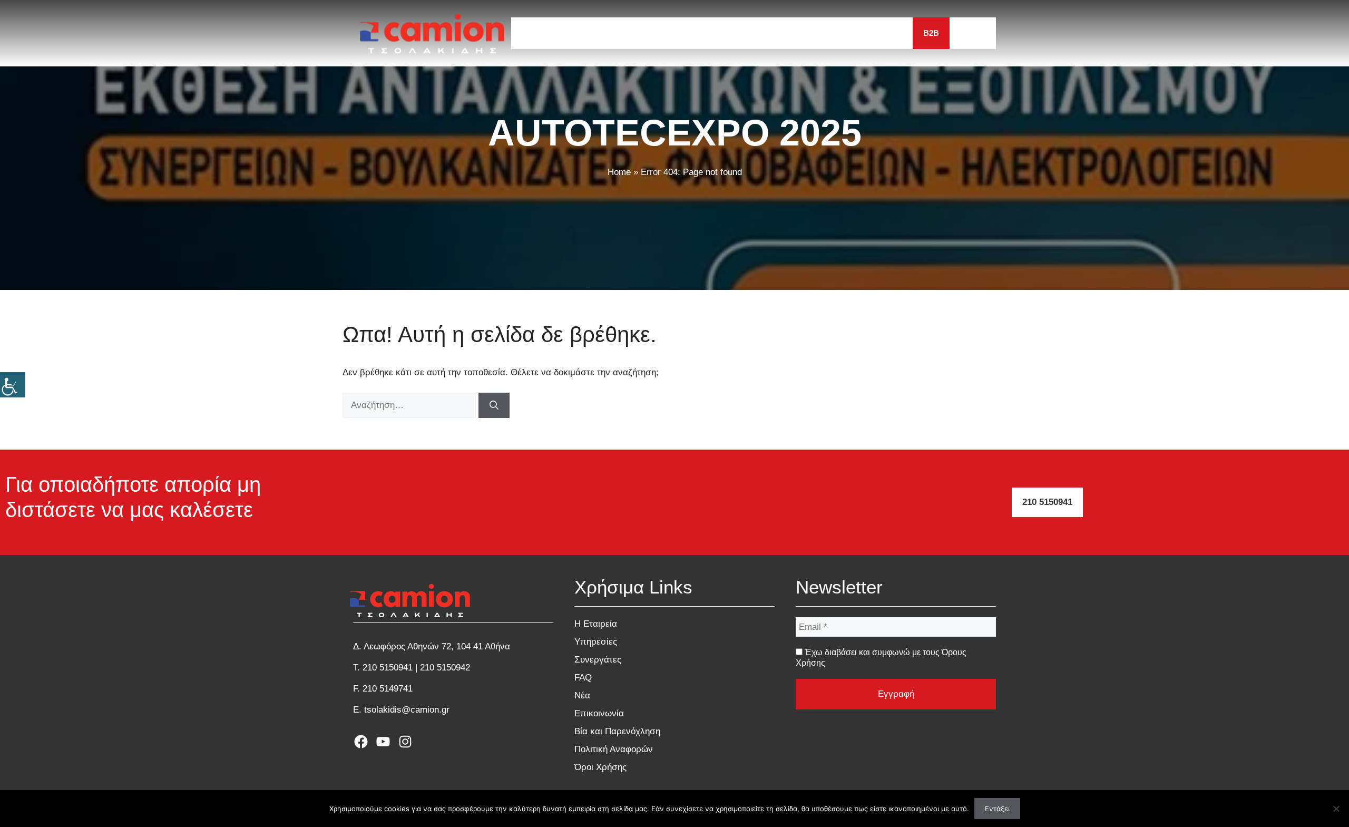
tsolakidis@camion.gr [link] (406, 710)
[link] (12, 384)
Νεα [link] (820, 32)
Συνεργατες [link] (728, 32)
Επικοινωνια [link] (875, 32)
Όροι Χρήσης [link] (600, 767)
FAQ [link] (782, 32)
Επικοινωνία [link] (599, 713)
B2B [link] (931, 32)
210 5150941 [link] (1047, 502)
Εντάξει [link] (997, 808)
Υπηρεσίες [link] (595, 642)
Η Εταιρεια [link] (595, 32)
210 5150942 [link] (445, 668)
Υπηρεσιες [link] (660, 32)
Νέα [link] (582, 695)
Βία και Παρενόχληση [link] (617, 731)
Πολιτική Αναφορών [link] (613, 749)
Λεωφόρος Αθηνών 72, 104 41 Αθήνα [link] (437, 646)
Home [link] (619, 172)
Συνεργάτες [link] (597, 660)
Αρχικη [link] (537, 32)
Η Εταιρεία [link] (595, 624)
